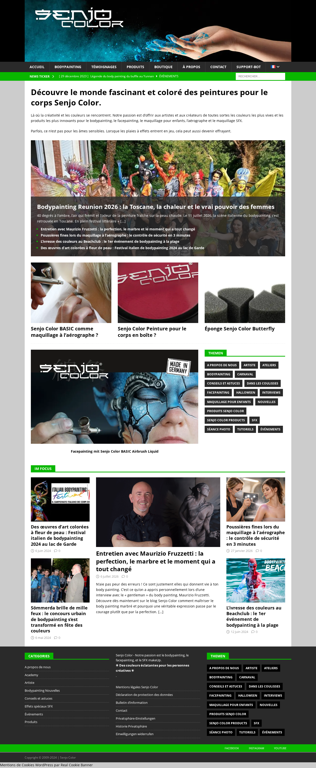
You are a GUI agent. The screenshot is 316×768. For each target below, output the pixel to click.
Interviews (271, 392)
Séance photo (218, 429)
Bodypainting (68, 66)
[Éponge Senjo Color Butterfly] (245, 293)
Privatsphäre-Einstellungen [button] (135, 718)
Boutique (163, 66)
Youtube (280, 748)
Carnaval (245, 374)
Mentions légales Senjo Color (137, 687)
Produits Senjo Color (225, 411)
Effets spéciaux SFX (39, 706)
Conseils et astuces (223, 383)
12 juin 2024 (239, 631)
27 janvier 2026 (242, 550)
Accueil (37, 66)
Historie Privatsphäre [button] (131, 726)
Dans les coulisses (262, 383)
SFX (254, 420)
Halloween (245, 392)
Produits (135, 66)
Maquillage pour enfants (229, 402)
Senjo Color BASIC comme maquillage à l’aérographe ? (64, 331)
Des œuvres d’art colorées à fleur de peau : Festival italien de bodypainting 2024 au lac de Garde (122, 247)
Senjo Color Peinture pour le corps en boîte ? (152, 331)
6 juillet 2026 (109, 576)
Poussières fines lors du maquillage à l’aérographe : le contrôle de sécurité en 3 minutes (115, 235)
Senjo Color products (226, 420)
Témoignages (104, 66)
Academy (31, 675)
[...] (123, 221)
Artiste (250, 365)
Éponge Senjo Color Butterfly (240, 328)
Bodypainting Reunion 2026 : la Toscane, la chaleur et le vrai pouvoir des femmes (156, 206)
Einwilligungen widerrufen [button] (135, 734)
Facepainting (218, 392)
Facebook (232, 748)
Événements (270, 429)
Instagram (256, 748)
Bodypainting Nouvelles (42, 690)
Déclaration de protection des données (144, 694)
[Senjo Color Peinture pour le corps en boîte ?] (158, 293)
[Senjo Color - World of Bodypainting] (158, 59)
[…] (160, 611)
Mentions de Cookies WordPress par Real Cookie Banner (46, 765)
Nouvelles (267, 402)
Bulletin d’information (132, 702)
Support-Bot (249, 66)
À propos (191, 66)
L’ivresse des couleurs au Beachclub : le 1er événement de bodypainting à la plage (110, 241)
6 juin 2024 (43, 550)
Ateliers (269, 365)
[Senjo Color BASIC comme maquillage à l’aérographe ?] (71, 293)
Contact (218, 66)
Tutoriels (245, 429)
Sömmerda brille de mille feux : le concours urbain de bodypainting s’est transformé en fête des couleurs (59, 619)
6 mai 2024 (43, 637)
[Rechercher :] (260, 76)
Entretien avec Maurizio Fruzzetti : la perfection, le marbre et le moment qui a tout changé (118, 229)
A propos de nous (222, 365)
